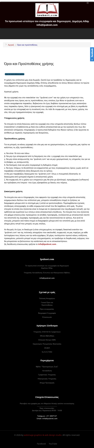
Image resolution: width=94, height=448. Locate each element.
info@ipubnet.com (47, 244)
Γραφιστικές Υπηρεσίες (47, 374)
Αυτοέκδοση (47, 370)
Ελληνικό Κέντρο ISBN (47, 340)
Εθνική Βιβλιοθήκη (47, 336)
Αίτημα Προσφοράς (47, 383)
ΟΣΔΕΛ (47, 348)
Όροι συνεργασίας (47, 309)
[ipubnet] (47, 10)
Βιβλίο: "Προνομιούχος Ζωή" (47, 366)
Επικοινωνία (47, 317)
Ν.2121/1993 (47, 352)
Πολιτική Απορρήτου (47, 298)
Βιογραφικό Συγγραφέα (47, 313)
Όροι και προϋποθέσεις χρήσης (14, 74)
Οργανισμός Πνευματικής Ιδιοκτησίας (47, 344)
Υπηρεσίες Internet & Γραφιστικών (47, 332)
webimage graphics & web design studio (43, 435)
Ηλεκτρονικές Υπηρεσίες (47, 378)
